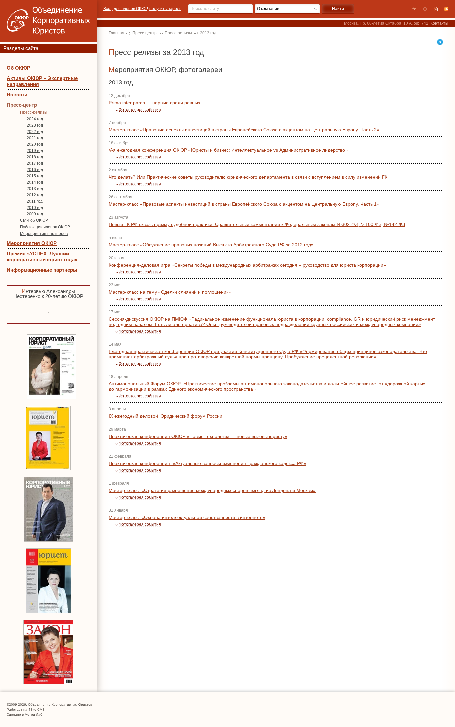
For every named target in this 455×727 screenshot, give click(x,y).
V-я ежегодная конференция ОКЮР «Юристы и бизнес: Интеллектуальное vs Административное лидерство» (228, 150)
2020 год (35, 144)
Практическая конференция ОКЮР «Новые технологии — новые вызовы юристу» (198, 436)
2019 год (35, 150)
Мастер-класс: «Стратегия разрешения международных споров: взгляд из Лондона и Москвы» (212, 490)
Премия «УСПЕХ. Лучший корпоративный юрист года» (42, 256)
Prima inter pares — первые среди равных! (155, 102)
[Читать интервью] (48, 311)
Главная (116, 33)
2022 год (35, 131)
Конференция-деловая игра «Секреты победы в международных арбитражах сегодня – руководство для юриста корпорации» (247, 265)
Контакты (439, 23)
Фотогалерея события (140, 109)
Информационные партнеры (42, 270)
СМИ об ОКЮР (34, 220)
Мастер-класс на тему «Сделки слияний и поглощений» (170, 292)
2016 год (35, 169)
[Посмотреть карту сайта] (425, 9)
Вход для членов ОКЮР (125, 8)
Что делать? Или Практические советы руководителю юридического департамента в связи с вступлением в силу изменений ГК (248, 177)
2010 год (35, 207)
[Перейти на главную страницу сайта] (414, 9)
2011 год (35, 201)
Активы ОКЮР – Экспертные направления (42, 81)
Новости (17, 94)
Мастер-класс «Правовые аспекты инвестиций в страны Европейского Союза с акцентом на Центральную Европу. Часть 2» (244, 129)
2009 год (35, 214)
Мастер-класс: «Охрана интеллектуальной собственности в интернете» (187, 517)
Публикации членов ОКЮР (45, 227)
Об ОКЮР (18, 68)
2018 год (35, 157)
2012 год (35, 195)
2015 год (35, 176)
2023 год (35, 125)
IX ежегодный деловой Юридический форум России (165, 416)
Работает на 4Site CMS (26, 709)
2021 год (35, 138)
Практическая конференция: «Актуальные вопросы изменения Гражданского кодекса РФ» (207, 463)
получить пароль (165, 8)
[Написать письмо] (436, 9)
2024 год (35, 119)
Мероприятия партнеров (44, 233)
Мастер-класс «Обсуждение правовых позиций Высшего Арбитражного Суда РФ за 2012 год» (211, 244)
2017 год (35, 163)
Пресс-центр (22, 105)
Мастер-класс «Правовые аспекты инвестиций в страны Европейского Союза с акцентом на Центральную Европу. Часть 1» (244, 204)
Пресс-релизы (33, 112)
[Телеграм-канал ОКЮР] (440, 42)
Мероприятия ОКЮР (32, 243)
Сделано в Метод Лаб (24, 714)
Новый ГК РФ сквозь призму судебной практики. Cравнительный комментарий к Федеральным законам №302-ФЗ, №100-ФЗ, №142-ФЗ (257, 224)
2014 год (35, 182)
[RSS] (446, 9)
